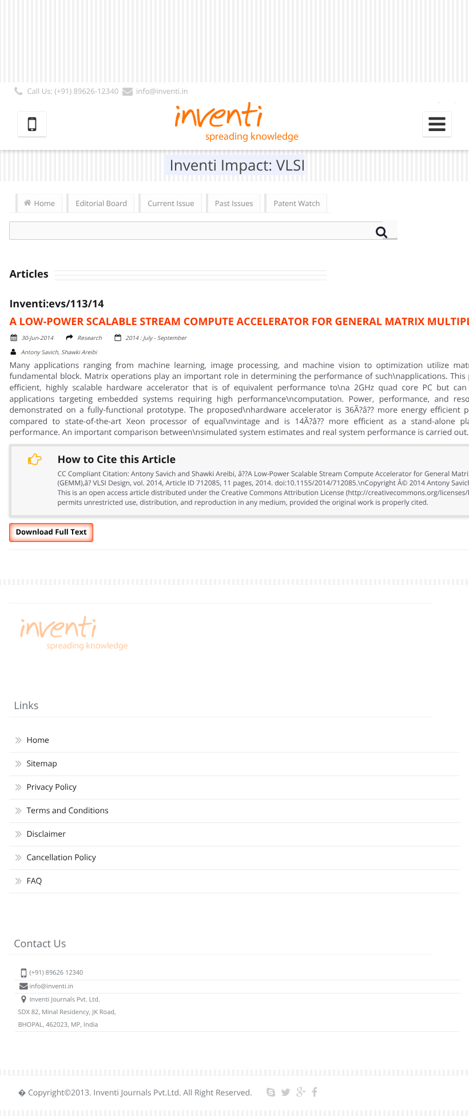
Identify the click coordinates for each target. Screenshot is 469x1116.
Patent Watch (296, 203)
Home (44, 203)
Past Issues (234, 203)
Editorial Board (101, 203)
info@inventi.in (162, 91)
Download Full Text (50, 532)
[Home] (72, 650)
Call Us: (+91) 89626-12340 (72, 91)
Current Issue (171, 203)
